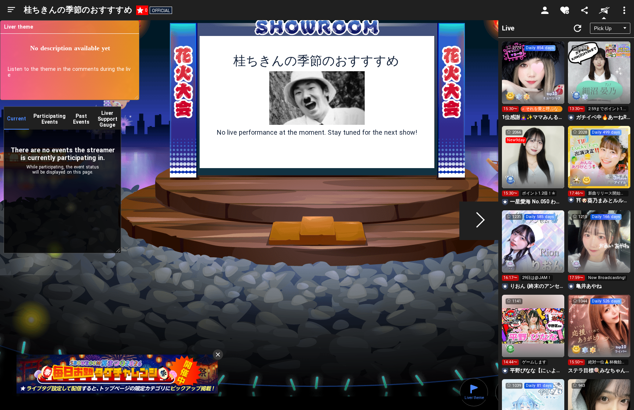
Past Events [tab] (81, 119)
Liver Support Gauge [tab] (107, 119)
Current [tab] (16, 118)
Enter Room (533, 79)
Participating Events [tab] (49, 119)
